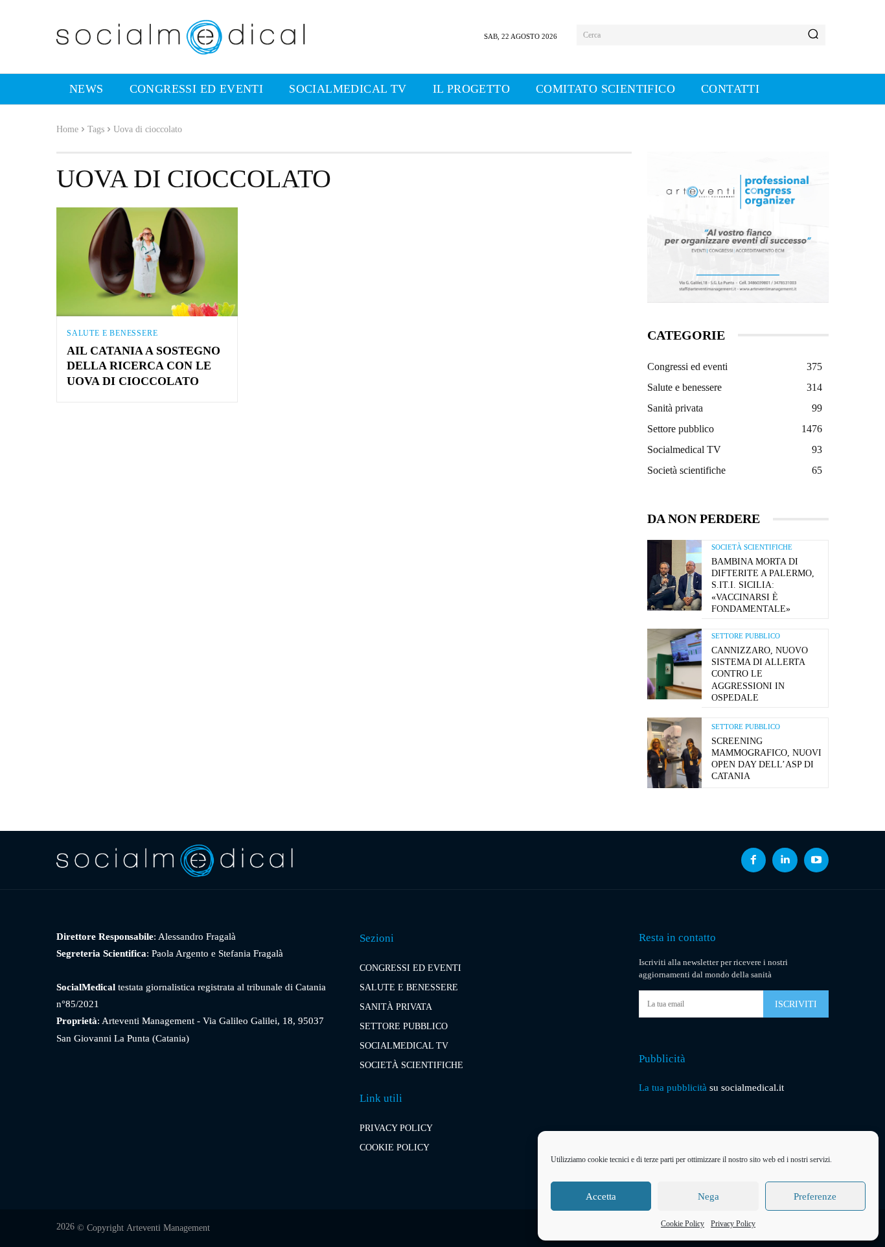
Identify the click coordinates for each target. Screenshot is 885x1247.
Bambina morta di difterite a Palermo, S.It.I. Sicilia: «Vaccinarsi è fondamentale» (762, 585)
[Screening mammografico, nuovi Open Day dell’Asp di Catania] (674, 752)
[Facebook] (753, 860)
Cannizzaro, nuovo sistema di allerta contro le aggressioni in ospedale (759, 674)
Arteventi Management (168, 1228)
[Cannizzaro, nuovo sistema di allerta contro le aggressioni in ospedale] (674, 664)
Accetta (601, 1196)
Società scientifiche (751, 547)
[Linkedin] (784, 860)
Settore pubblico (745, 636)
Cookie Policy (682, 1223)
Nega (708, 1196)
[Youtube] (816, 860)
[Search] (813, 35)
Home (67, 129)
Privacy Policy (733, 1223)
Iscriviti (796, 1004)
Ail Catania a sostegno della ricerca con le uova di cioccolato (143, 366)
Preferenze (815, 1196)
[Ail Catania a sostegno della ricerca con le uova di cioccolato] (147, 261)
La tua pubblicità (673, 1087)
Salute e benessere (112, 333)
